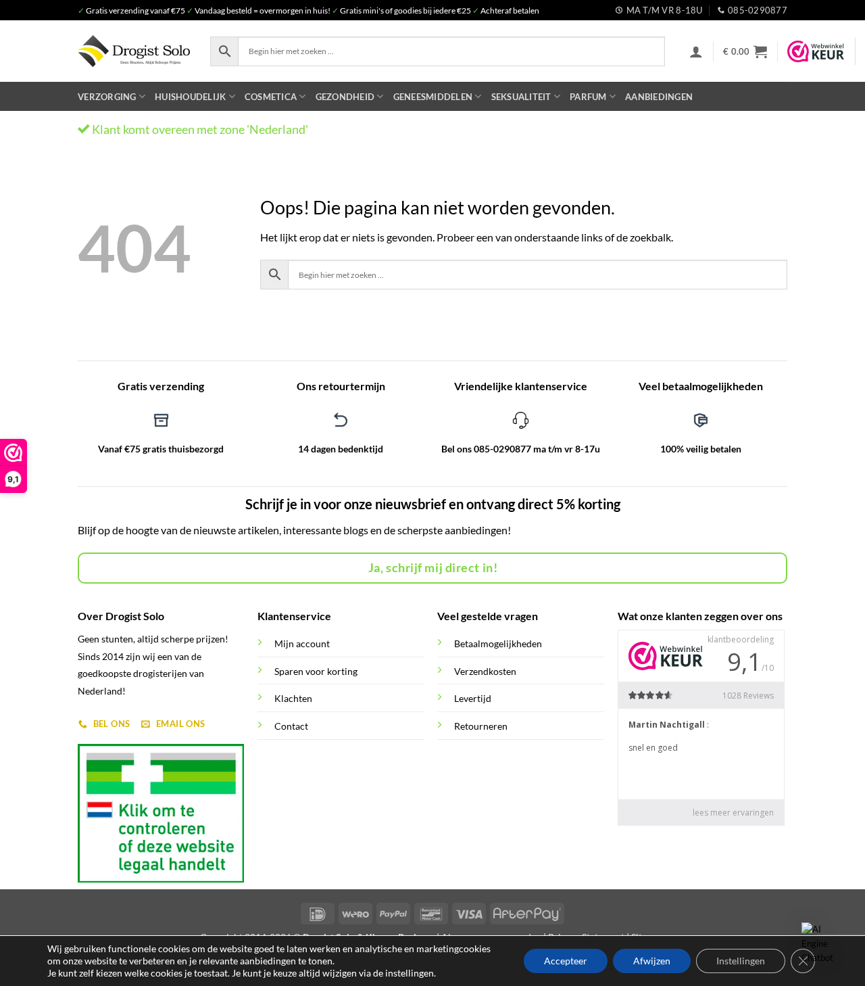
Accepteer (565, 960)
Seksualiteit (521, 96)
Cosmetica (271, 96)
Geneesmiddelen (433, 96)
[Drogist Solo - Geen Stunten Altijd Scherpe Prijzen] (134, 51)
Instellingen (740, 960)
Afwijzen (651, 960)
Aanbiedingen (659, 96)
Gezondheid (345, 96)
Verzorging (107, 96)
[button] (696, 51)
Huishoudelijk (190, 96)
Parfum (588, 96)
